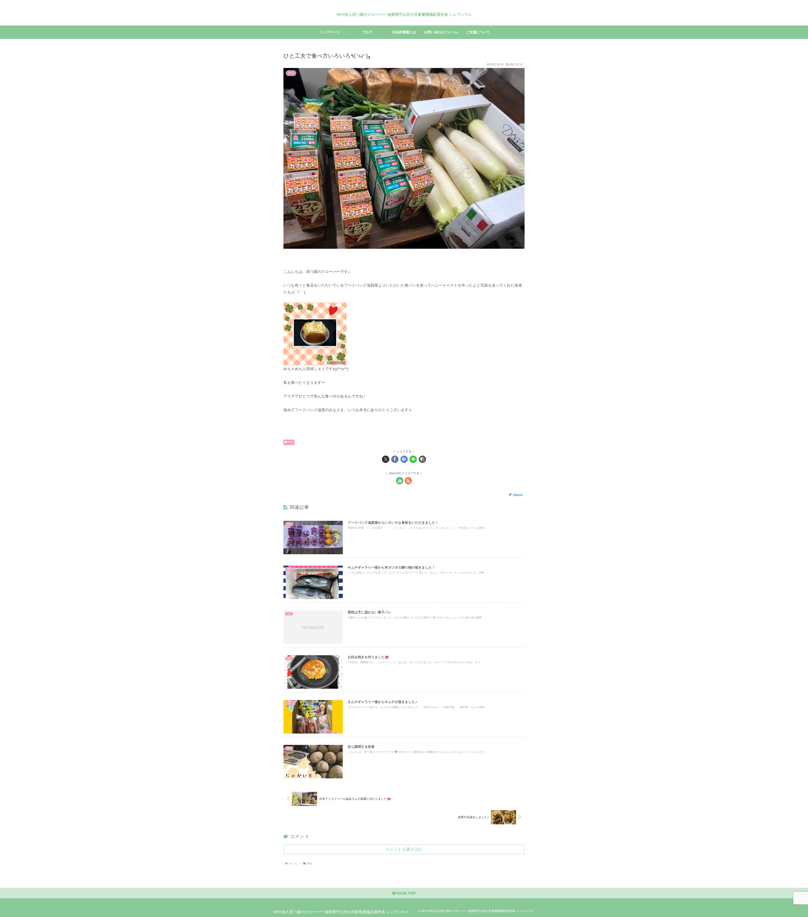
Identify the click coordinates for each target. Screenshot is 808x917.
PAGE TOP (405, 893)
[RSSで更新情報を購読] (408, 480)
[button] (422, 459)
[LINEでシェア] (413, 459)
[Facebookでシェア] (395, 459)
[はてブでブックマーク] (404, 459)
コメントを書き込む (404, 849)
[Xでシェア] (385, 459)
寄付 (290, 442)
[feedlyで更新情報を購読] (399, 480)
